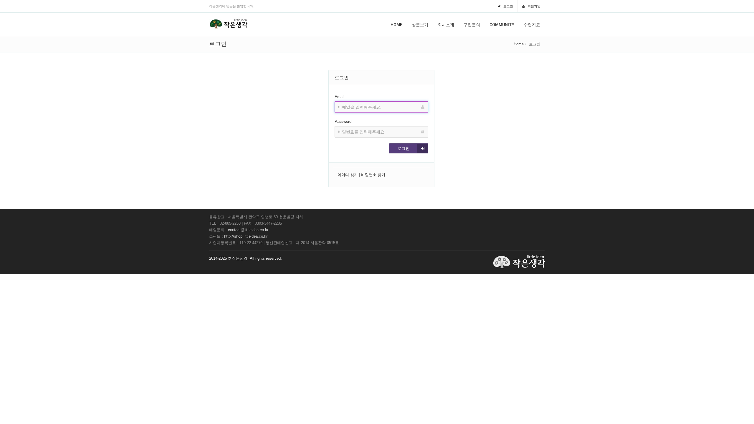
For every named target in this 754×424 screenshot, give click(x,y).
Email (339, 97)
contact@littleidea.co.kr (248, 230)
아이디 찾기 (348, 175)
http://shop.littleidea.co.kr (245, 236)
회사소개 (446, 24)
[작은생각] (229, 24)
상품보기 (420, 24)
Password (343, 121)
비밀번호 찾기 (373, 175)
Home (396, 24)
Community (502, 24)
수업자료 (532, 24)
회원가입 (533, 6)
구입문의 (472, 24)
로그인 (507, 6)
